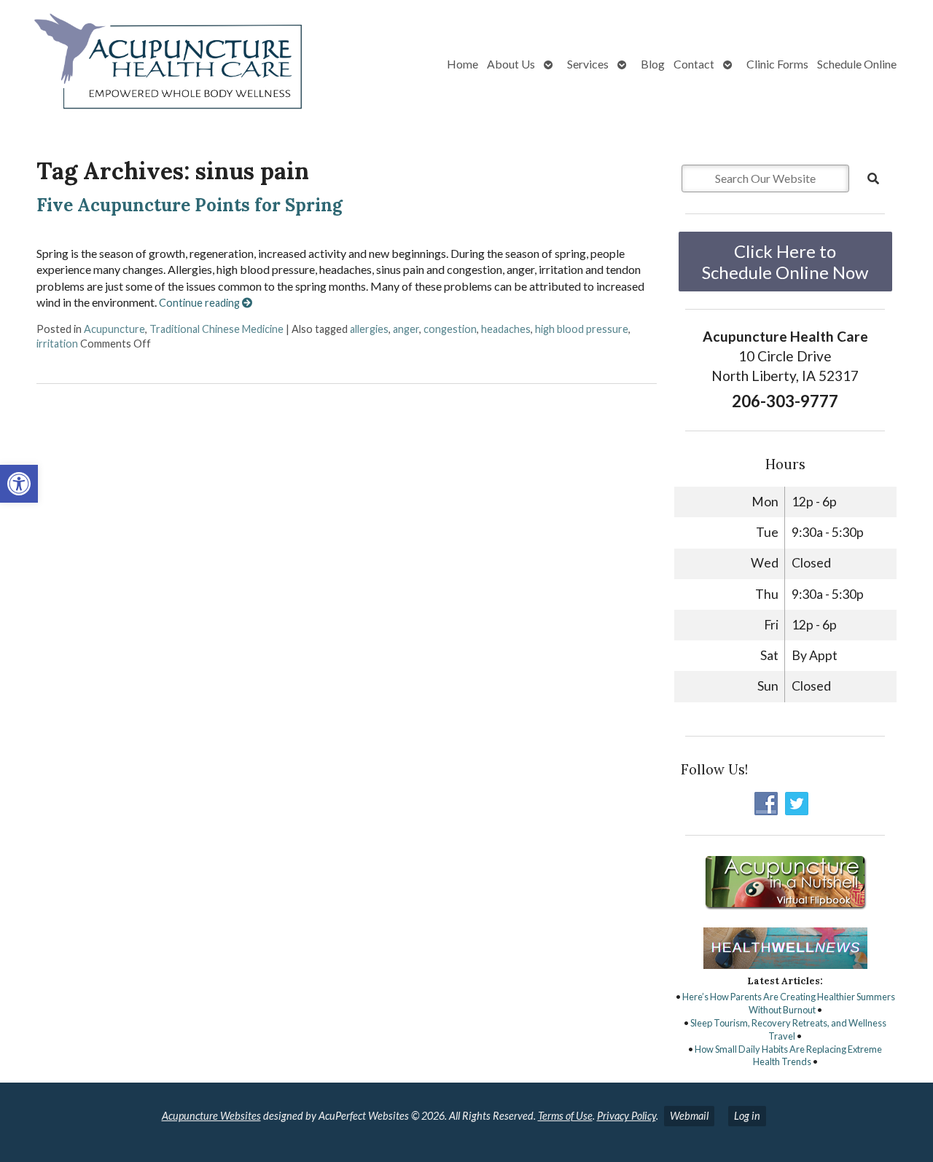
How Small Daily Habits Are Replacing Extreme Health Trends (788, 1055)
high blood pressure (581, 329)
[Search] (873, 178)
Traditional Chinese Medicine (216, 329)
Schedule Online (857, 64)
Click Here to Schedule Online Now (785, 261)
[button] (19, 484)
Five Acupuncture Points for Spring (189, 205)
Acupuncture (114, 329)
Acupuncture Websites (211, 1116)
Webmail (689, 1116)
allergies (369, 329)
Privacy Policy (626, 1116)
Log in (747, 1116)
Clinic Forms (777, 64)
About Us (511, 64)
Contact (694, 64)
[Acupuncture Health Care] (165, 64)
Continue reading (200, 303)
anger (406, 329)
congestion (450, 329)
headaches (506, 329)
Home (462, 64)
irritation (57, 343)
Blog (653, 64)
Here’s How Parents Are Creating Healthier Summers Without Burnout (788, 1003)
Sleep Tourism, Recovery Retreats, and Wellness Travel (788, 1029)
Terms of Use (565, 1116)
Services (588, 64)
